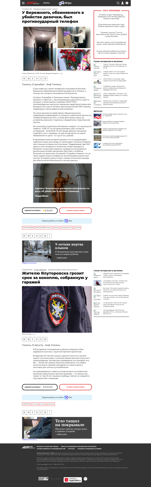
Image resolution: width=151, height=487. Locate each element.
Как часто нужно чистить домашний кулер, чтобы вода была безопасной (111, 43)
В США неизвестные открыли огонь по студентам (114, 114)
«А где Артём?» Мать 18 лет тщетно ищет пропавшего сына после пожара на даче (115, 304)
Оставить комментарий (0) (75, 210)
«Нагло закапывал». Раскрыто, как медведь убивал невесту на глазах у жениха (115, 95)
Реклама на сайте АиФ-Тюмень (47, 446)
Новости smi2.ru (29, 263)
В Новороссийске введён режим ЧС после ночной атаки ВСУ (114, 136)
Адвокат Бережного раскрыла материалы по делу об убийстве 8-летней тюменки (62, 190)
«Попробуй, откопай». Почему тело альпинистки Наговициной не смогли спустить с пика (115, 282)
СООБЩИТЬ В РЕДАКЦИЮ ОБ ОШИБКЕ (89, 449)
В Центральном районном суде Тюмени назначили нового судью (111, 25)
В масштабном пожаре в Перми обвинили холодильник (113, 122)
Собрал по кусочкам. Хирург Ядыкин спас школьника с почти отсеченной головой (116, 297)
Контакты (71, 449)
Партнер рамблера (56, 478)
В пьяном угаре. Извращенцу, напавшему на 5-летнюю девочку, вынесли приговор (111, 17)
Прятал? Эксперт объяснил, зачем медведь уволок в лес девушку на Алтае (115, 66)
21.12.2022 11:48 (27, 9)
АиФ (61, 73)
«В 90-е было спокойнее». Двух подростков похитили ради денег (114, 80)
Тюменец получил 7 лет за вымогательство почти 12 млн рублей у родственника (111, 34)
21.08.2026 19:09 (27, 270)
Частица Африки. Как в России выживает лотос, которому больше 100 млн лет (115, 311)
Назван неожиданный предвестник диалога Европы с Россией (114, 129)
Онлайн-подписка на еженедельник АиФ (51, 449)
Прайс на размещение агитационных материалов (78, 446)
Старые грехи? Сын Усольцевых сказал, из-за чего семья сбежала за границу (115, 73)
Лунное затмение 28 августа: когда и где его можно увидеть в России (111, 52)
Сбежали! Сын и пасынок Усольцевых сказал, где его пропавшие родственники (116, 275)
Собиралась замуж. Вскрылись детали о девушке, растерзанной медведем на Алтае (114, 88)
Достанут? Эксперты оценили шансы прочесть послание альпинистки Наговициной (116, 290)
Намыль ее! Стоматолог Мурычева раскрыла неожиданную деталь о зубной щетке (115, 102)
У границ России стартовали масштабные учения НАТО (112, 144)
